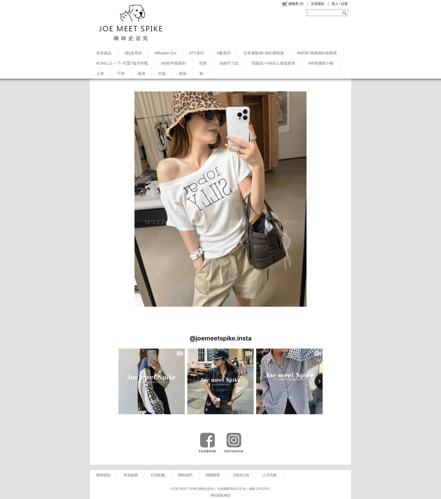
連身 (141, 73)
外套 (162, 73)
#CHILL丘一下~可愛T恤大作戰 (122, 63)
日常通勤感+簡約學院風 (263, 53)
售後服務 (131, 475)
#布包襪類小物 (320, 63)
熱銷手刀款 (229, 63)
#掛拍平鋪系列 (173, 63)
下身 (121, 73)
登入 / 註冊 (340, 4)
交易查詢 (317, 4)
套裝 (183, 73)
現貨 (203, 63)
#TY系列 (196, 53)
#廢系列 (223, 53)
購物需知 (103, 475)
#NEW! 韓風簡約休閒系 (317, 53)
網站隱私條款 (220, 495)
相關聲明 (212, 475)
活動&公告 (241, 475)
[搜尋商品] (345, 13)
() (296, 4)
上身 (100, 73)
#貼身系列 (133, 53)
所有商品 (104, 53)
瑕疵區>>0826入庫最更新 (273, 63)
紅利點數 (158, 475)
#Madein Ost (165, 53)
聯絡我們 (185, 475)
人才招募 (269, 475)
